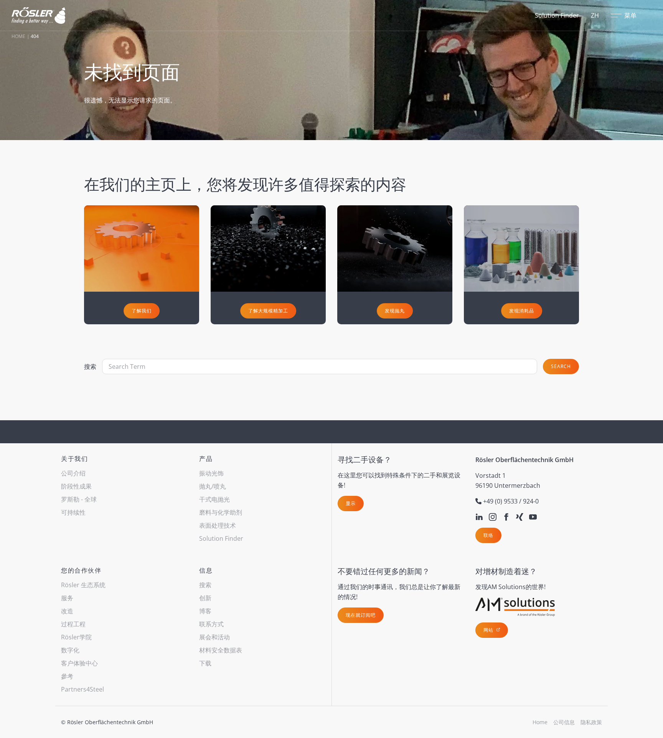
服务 (67, 598)
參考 (67, 676)
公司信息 (564, 722)
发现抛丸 (395, 310)
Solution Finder (557, 15)
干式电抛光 (214, 499)
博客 (205, 611)
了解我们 (142, 310)
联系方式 (211, 624)
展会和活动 (214, 637)
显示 (351, 503)
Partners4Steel (82, 689)
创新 (205, 598)
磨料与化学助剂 (220, 512)
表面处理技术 (217, 525)
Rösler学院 (76, 637)
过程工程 (73, 624)
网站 (489, 630)
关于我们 (74, 458)
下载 (205, 663)
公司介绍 (73, 473)
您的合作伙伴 (81, 570)
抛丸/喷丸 (212, 486)
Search (561, 366)
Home (18, 36)
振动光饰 (211, 473)
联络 (488, 535)
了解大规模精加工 (268, 310)
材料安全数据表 (220, 650)
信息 (206, 570)
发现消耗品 (521, 310)
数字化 (70, 650)
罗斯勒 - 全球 (79, 499)
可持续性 (73, 512)
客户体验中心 (79, 663)
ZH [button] (595, 15)
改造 (67, 611)
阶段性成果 (76, 486)
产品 (206, 458)
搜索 (90, 366)
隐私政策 (591, 722)
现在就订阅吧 (361, 615)
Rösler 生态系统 (83, 585)
